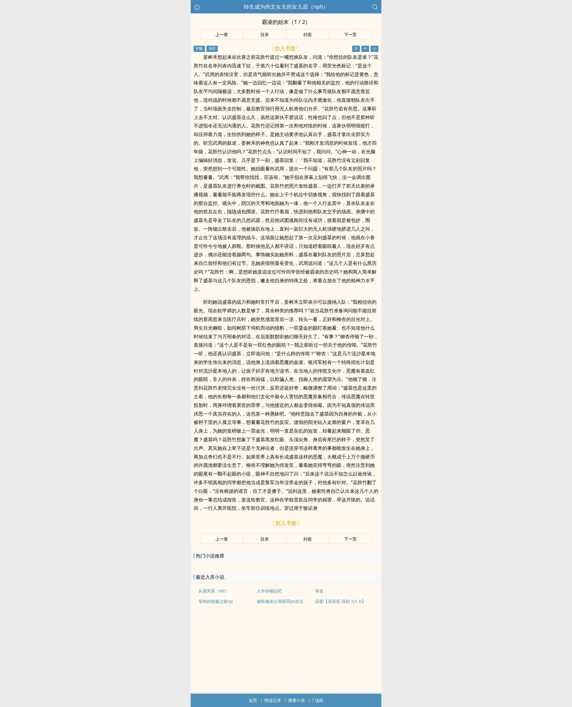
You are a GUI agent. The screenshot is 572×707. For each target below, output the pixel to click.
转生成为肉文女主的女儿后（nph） (286, 6)
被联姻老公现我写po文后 (280, 601)
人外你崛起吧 (269, 591)
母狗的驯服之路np (215, 601)
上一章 (221, 34)
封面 (307, 34)
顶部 (319, 700)
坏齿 (319, 591)
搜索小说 (296, 700)
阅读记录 (272, 700)
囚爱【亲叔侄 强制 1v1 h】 (340, 601)
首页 (253, 700)
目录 (264, 34)
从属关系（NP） (213, 591)
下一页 (350, 34)
